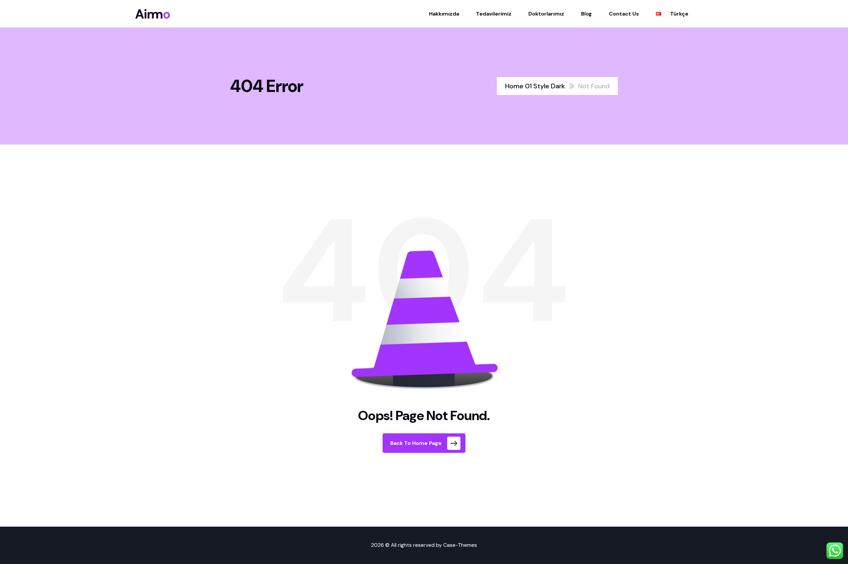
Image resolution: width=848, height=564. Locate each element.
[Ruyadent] (152, 14)
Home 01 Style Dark (535, 86)
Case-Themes (460, 545)
